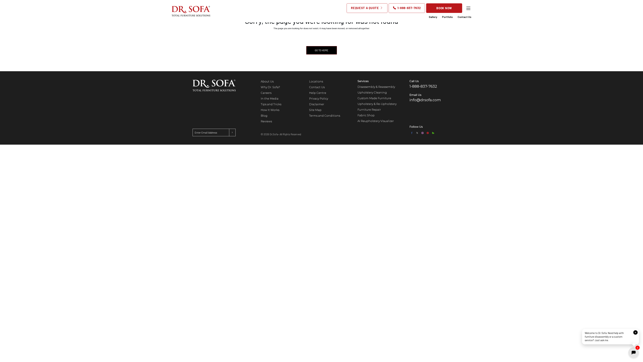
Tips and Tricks (271, 104)
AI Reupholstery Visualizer (376, 121)
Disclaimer (316, 104)
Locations (316, 81)
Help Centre (317, 93)
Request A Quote (365, 8)
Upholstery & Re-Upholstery (377, 104)
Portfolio (447, 16)
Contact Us (464, 16)
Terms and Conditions (324, 115)
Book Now (444, 8)
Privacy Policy (318, 98)
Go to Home (321, 50)
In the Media (269, 98)
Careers (266, 93)
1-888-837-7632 (409, 8)
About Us (267, 81)
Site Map (315, 110)
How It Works (270, 110)
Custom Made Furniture (374, 98)
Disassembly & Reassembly (376, 86)
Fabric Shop (366, 115)
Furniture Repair (369, 109)
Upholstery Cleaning (372, 92)
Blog (264, 115)
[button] (610, 336)
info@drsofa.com (425, 100)
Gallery (433, 16)
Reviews (266, 121)
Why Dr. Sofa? (270, 87)
